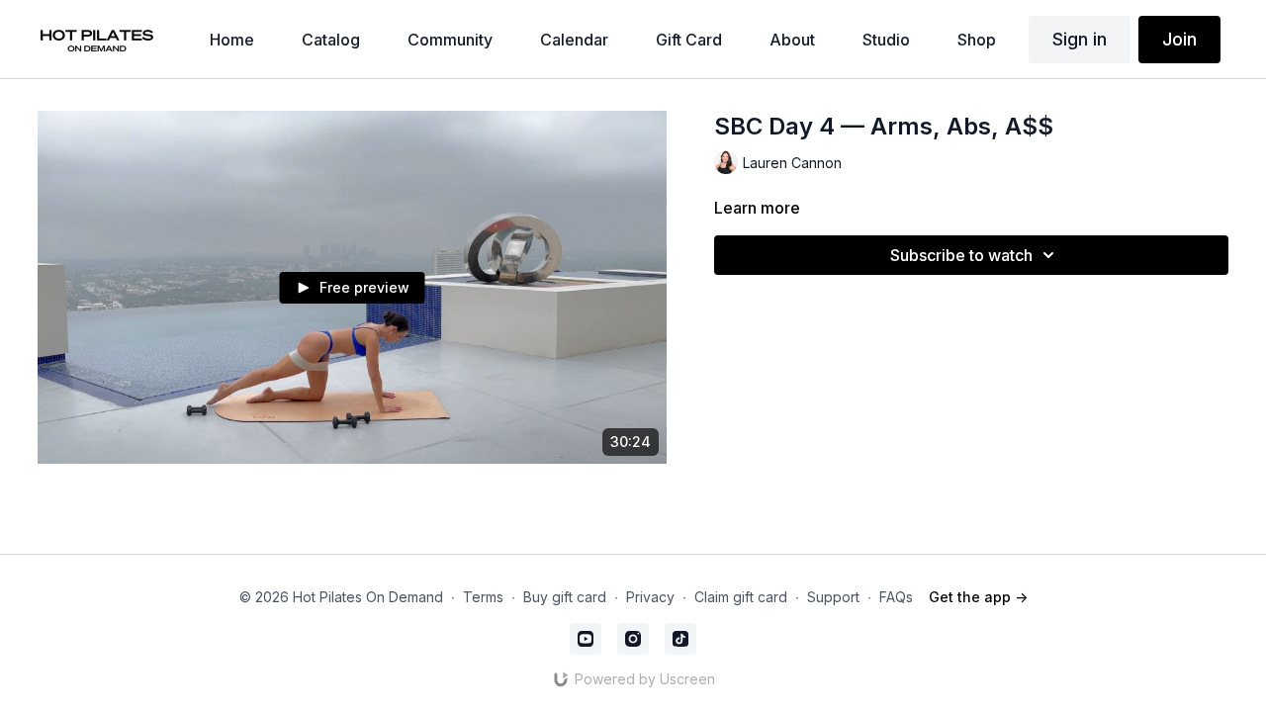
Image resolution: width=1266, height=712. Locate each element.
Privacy (650, 596)
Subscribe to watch (961, 255)
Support (833, 596)
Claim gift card (740, 596)
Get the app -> (978, 596)
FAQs (896, 596)
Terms (483, 596)
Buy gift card (564, 596)
